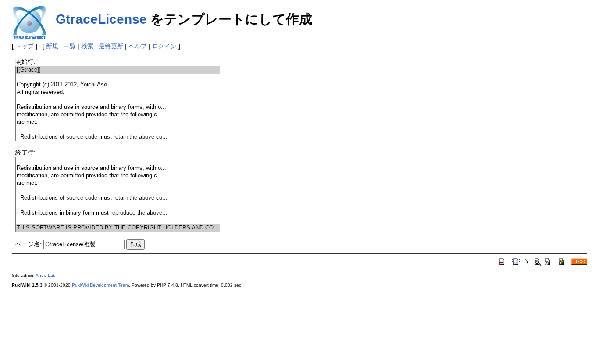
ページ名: (28, 243)
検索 (87, 46)
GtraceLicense (101, 19)
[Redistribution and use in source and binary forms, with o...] (118, 107)
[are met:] (118, 122)
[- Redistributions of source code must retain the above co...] (118, 137)
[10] (118, 205)
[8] (118, 129)
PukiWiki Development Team (100, 285)
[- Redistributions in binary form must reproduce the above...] (118, 213)
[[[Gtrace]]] (118, 70)
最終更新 (111, 46)
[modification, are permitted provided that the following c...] (118, 114)
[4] (118, 100)
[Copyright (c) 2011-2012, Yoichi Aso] (118, 85)
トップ (24, 46)
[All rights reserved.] (118, 92)
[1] (118, 77)
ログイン (164, 46)
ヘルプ (137, 46)
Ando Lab (46, 275)
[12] (118, 220)
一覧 (70, 46)
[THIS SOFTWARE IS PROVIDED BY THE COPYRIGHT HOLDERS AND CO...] (118, 228)
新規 (52, 46)
